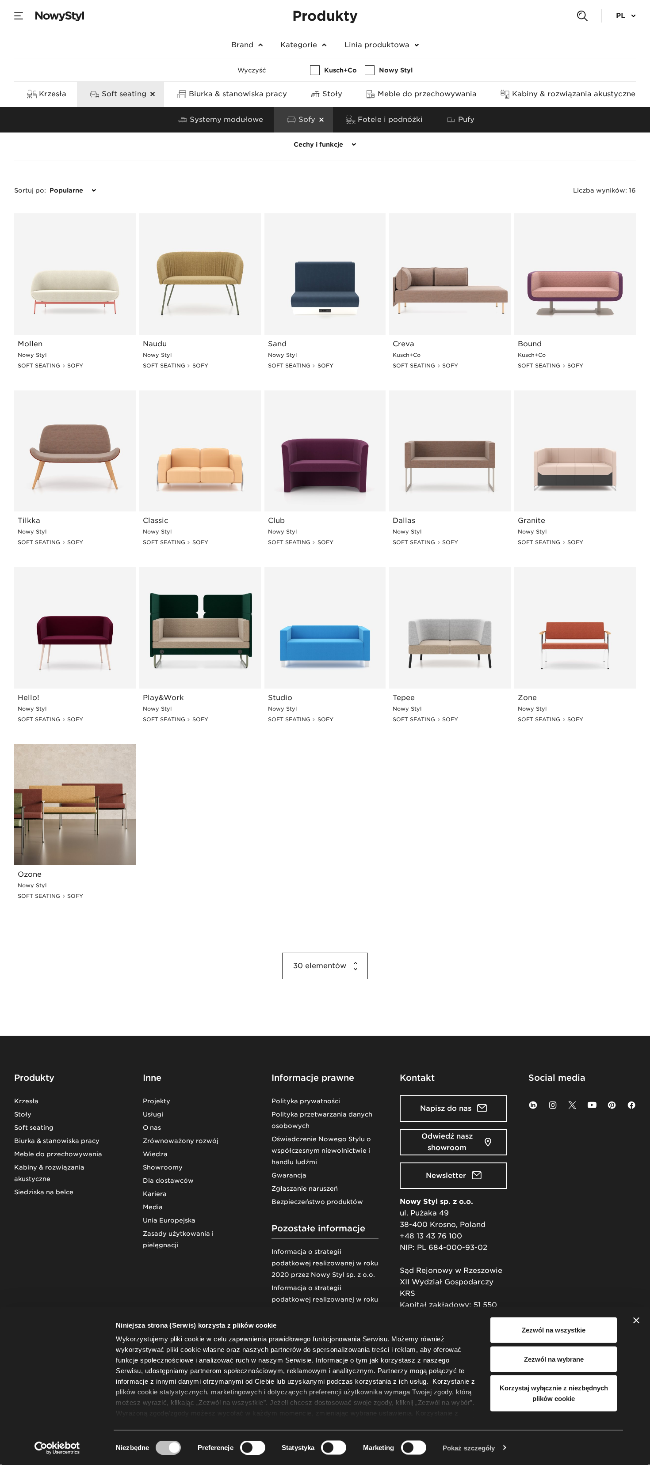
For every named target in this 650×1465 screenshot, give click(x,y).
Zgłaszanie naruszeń (304, 1188)
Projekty (156, 1101)
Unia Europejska (169, 1220)
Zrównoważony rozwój (180, 1140)
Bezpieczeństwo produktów (317, 1201)
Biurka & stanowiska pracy (56, 1140)
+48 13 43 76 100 (431, 1236)
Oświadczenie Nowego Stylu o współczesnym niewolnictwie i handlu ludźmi (321, 1151)
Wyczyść (251, 70)
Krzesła (26, 1101)
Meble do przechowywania (58, 1154)
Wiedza (155, 1154)
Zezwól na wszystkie (553, 1330)
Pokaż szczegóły (469, 1447)
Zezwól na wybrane (554, 1359)
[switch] (252, 1447)
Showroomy (163, 1167)
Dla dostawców (168, 1180)
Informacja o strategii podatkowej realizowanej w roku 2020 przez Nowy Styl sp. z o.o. (324, 1263)
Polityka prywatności (305, 1101)
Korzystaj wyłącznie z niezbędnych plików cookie (554, 1393)
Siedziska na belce (43, 1192)
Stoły (22, 1114)
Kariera (155, 1193)
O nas (152, 1127)
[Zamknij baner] (636, 1320)
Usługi (153, 1114)
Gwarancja (288, 1175)
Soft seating (34, 1127)
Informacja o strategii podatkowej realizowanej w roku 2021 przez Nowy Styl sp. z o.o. (324, 1299)
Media (153, 1207)
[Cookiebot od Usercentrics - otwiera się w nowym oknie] (57, 1447)
